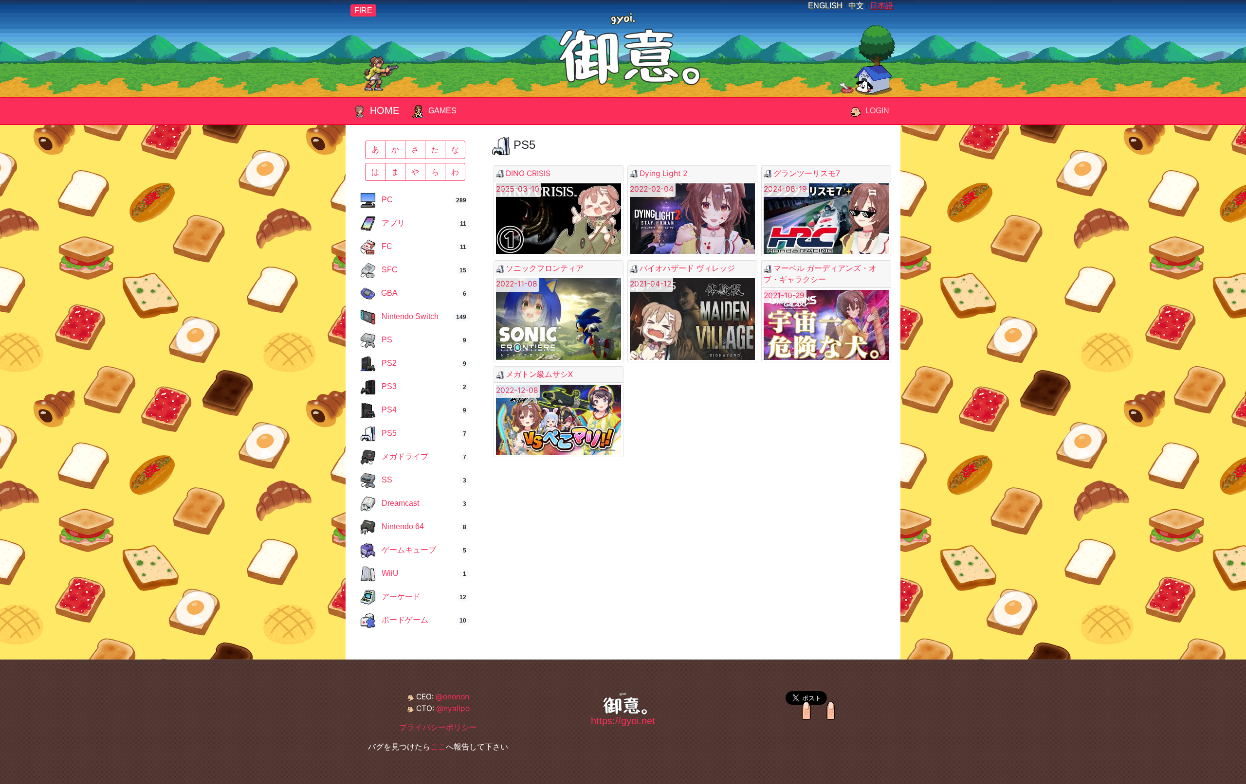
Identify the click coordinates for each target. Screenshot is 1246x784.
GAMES (442, 111)
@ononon (452, 696)
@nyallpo (453, 708)
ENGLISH (825, 5)
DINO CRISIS (528, 173)
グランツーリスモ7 (806, 173)
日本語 (881, 5)
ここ (438, 746)
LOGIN (877, 111)
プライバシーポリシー (438, 727)
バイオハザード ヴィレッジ (687, 268)
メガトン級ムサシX (539, 374)
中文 (856, 5)
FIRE (363, 10)
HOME (384, 110)
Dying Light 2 (663, 173)
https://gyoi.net (623, 720)
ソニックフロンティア (545, 268)
